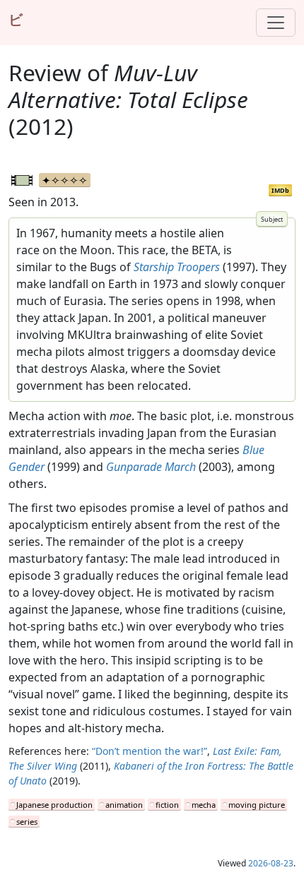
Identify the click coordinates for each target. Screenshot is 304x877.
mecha (204, 804)
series (26, 821)
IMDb (280, 190)
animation (124, 804)
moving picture (256, 804)
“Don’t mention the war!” (149, 751)
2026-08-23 (270, 863)
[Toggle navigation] (276, 22)
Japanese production (54, 804)
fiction (167, 804)
